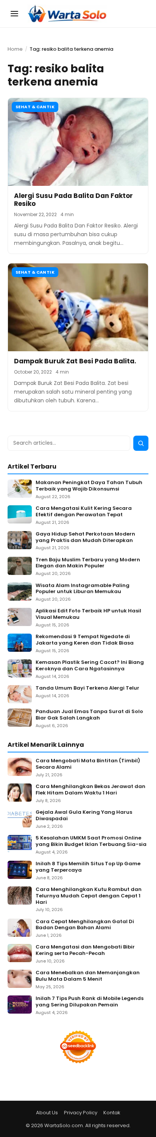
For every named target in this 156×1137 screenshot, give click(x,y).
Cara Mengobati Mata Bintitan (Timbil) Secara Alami (88, 764)
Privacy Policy (80, 1112)
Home (15, 49)
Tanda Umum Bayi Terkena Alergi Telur (87, 688)
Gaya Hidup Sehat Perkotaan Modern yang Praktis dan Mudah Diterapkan (85, 537)
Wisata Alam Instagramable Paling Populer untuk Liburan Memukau (82, 589)
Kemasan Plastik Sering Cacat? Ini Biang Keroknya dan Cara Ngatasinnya (90, 665)
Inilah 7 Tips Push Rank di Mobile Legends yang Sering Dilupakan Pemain (90, 1001)
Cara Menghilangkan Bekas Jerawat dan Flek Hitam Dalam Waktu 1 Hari (90, 789)
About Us (47, 1112)
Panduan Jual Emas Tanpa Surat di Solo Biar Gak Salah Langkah (89, 715)
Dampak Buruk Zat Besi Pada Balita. (75, 361)
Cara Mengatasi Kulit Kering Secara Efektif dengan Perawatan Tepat (84, 511)
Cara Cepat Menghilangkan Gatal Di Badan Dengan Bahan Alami (85, 925)
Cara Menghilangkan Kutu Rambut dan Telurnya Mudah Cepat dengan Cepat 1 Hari (89, 896)
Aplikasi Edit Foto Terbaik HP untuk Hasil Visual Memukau (88, 614)
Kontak (111, 1112)
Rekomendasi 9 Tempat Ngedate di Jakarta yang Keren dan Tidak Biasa (85, 640)
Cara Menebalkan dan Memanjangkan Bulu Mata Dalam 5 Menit (88, 976)
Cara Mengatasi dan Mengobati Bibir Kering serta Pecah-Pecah (85, 950)
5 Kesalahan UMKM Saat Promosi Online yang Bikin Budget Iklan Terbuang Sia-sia (91, 841)
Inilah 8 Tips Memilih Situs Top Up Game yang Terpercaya (88, 867)
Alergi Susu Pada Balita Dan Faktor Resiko (73, 199)
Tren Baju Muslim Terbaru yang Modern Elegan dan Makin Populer (88, 563)
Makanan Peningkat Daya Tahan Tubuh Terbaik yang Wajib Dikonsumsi (89, 486)
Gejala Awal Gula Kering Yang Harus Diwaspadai (84, 815)
